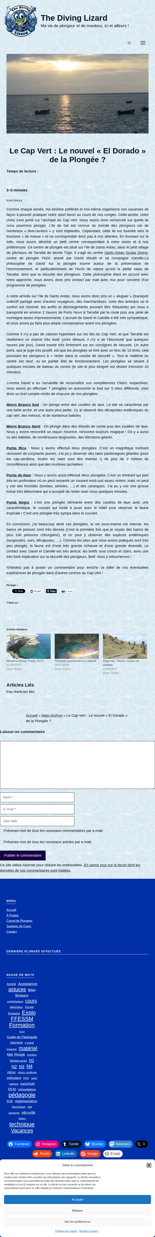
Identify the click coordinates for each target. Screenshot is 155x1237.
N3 (21, 1066)
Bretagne (21, 995)
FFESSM (22, 1018)
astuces (17, 989)
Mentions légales (88, 1231)
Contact (11, 931)
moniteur (32, 1054)
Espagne (14, 1013)
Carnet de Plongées (19, 920)
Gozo (22, 1031)
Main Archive (52, 715)
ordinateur (14, 1078)
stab (29, 1107)
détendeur (16, 1007)
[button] (149, 1165)
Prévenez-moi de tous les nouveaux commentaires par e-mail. (53, 831)
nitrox (11, 1072)
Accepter (78, 1199)
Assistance (27, 984)
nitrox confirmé (27, 1072)
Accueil (32, 715)
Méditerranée (18, 1060)
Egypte (29, 1007)
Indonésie (16, 1042)
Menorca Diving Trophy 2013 (24, 660)
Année (11, 984)
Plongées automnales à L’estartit (75, 660)
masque (11, 1049)
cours (31, 1000)
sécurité (28, 1112)
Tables (22, 1118)
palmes (13, 1083)
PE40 (12, 1089)
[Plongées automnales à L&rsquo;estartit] (77, 646)
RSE (10, 1101)
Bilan (32, 990)
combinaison (15, 1001)
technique (22, 1124)
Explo (77, 126)
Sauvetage (18, 1106)
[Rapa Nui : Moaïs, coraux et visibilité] (125, 646)
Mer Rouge (16, 1054)
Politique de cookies (66, 1231)
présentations (27, 1089)
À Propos (12, 915)
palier (34, 1078)
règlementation (26, 1101)
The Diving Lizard (74, 17)
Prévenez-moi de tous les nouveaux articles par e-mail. (48, 842)
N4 (29, 1066)
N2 (14, 1066)
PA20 (26, 1078)
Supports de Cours (18, 926)
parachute (27, 1083)
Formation (22, 1025)
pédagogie (22, 1094)
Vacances (22, 1130)
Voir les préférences (77, 1221)
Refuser (77, 1210)
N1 (31, 1060)
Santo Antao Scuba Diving (126, 253)
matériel (28, 1048)
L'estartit (29, 1042)
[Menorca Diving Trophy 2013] (28, 646)
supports (14, 1112)
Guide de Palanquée (22, 1037)
